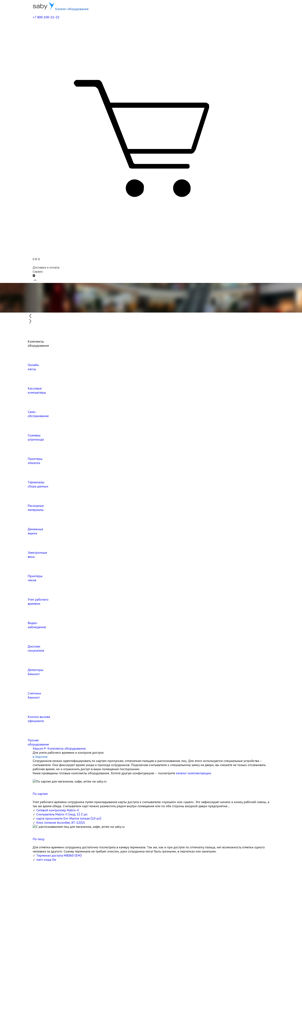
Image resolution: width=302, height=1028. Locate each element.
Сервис (38, 271)
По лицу (38, 839)
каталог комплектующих (193, 773)
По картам (40, 794)
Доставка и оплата (46, 267)
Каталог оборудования (71, 9)
